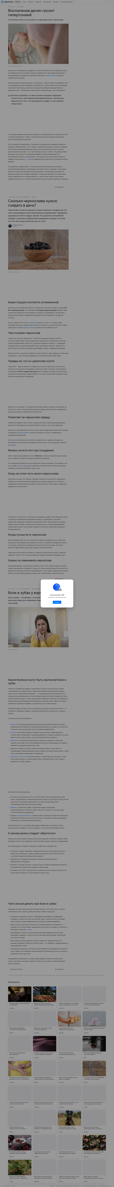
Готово (57, 602)
